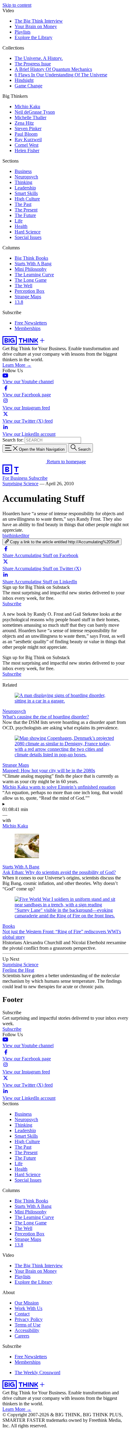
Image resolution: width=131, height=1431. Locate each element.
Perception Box (29, 291)
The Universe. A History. (39, 58)
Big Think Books (31, 258)
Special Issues (28, 237)
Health (21, 226)
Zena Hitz (24, 123)
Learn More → (16, 365)
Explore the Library (33, 37)
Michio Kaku (27, 106)
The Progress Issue (33, 63)
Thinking (23, 182)
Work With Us (28, 1308)
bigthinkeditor (15, 535)
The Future (25, 215)
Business (23, 171)
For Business (15, 478)
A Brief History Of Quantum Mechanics (53, 69)
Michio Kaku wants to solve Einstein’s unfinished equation (58, 787)
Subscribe (38, 478)
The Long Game (31, 280)
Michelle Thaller (30, 117)
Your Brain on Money (36, 26)
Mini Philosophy (31, 269)
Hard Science (28, 231)
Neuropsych (26, 176)
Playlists (22, 32)
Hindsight (24, 80)
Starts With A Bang (33, 263)
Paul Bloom (26, 134)
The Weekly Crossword (37, 1372)
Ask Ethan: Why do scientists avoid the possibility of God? (59, 872)
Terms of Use (28, 1324)
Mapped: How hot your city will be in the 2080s (48, 770)
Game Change (28, 85)
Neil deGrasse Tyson (35, 112)
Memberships (28, 328)
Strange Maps (28, 296)
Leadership (25, 187)
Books (8, 926)
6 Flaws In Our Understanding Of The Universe (61, 74)
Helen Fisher (27, 150)
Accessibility (27, 1330)
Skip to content (16, 5)
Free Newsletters (31, 322)
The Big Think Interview (39, 21)
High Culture (27, 198)
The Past (23, 204)
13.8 (19, 302)
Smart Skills (26, 193)
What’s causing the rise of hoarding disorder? (45, 716)
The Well (23, 285)
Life (19, 220)
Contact (22, 1313)
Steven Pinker (28, 128)
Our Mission (27, 1302)
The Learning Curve (34, 274)
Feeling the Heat (18, 970)
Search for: (12, 439)
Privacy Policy (29, 1319)
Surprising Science (20, 483)
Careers (22, 1335)
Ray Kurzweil (28, 139)
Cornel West (26, 145)
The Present (26, 209)
